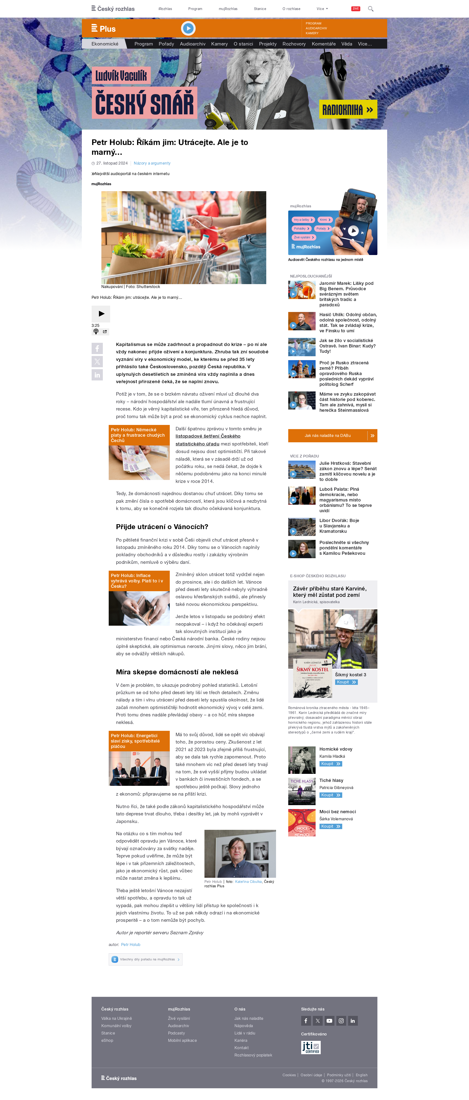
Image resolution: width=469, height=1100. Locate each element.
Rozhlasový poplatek (253, 1055)
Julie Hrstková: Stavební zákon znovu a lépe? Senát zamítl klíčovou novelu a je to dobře (348, 471)
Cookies (289, 1075)
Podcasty (176, 1033)
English (362, 1075)
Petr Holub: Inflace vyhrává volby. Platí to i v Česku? (137, 581)
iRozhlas (165, 9)
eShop (107, 1040)
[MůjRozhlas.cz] (101, 184)
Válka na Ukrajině (116, 1018)
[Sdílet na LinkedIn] (97, 374)
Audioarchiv (316, 28)
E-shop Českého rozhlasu (318, 576)
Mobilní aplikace (182, 1040)
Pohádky (300, 228)
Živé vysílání (302, 237)
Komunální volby (116, 1025)
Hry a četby (301, 220)
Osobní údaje (311, 1075)
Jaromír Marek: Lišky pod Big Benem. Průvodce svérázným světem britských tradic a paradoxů (347, 294)
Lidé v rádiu (245, 1033)
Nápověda (243, 1025)
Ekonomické (105, 43)
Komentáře (324, 43)
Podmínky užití (339, 1075)
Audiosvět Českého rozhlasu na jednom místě (325, 260)
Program (195, 9)
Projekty (268, 43)
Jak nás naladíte (249, 1018)
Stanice (260, 9)
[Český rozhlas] (113, 9)
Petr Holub (130, 944)
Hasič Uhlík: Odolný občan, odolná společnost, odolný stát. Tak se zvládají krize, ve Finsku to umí (348, 322)
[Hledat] (370, 9)
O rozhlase (291, 9)
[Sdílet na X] (97, 361)
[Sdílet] (104, 331)
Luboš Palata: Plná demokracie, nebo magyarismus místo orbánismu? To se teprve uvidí (346, 500)
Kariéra (240, 1040)
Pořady (166, 43)
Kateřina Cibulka (248, 882)
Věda (346, 43)
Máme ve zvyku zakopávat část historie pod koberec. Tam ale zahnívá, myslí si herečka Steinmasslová (348, 402)
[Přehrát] (101, 314)
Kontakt (241, 1047)
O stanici (243, 43)
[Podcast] (96, 331)
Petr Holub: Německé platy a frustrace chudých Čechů (138, 435)
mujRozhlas (228, 9)
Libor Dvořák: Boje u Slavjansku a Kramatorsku (339, 526)
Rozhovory (294, 43)
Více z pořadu (304, 456)
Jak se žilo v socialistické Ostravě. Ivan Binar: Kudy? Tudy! (348, 346)
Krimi (323, 220)
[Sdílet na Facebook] (97, 348)
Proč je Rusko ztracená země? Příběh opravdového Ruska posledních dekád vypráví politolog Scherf (347, 373)
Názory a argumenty (152, 163)
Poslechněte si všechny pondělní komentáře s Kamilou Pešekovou (344, 548)
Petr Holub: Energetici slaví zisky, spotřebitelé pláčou (135, 741)
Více (365, 43)
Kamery (312, 33)
